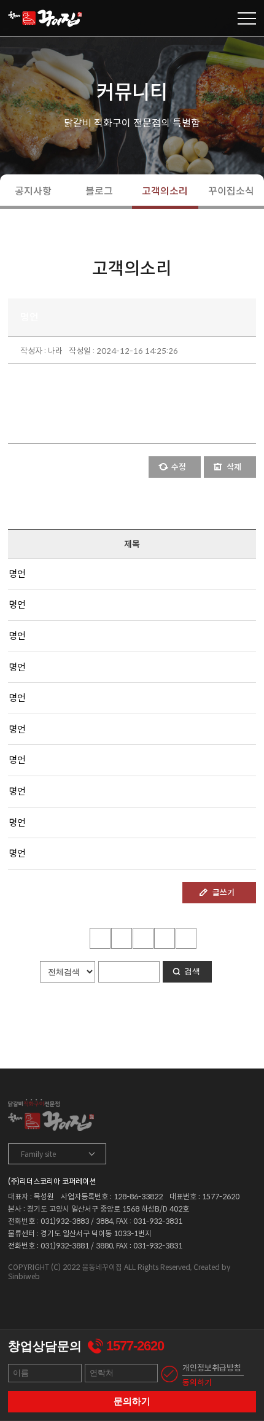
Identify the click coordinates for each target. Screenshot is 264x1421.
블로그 (99, 191)
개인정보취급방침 (211, 1368)
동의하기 (197, 1382)
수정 (178, 467)
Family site (38, 1154)
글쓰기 (223, 892)
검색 (192, 971)
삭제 (234, 467)
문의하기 (132, 1401)
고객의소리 (165, 191)
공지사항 (33, 191)
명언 (17, 574)
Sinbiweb (24, 1276)
